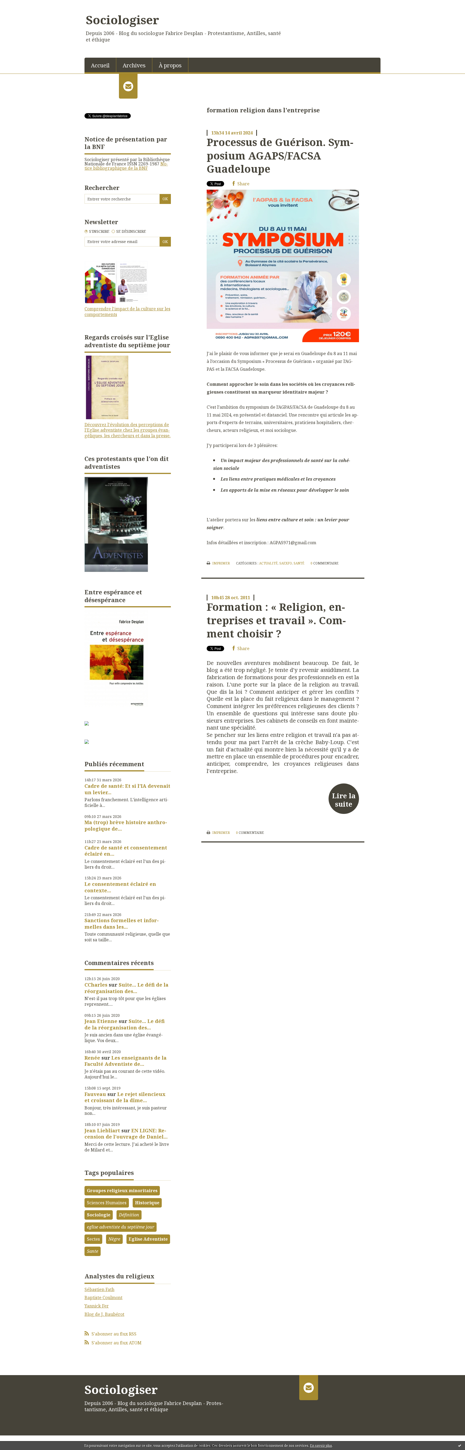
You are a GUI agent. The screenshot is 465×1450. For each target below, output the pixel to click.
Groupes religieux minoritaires (122, 1191)
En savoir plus (321, 1445)
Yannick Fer (96, 1306)
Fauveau (95, 1094)
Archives (134, 65)
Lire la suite (343, 799)
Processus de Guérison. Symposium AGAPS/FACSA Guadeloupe (280, 155)
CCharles (95, 984)
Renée (92, 1057)
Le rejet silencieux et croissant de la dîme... (124, 1097)
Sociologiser (122, 20)
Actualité (268, 563)
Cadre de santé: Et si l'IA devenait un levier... (127, 789)
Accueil (100, 65)
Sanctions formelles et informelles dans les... (121, 923)
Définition (129, 1215)
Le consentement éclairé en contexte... (120, 887)
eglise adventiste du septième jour (120, 1227)
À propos (170, 65)
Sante (92, 1251)
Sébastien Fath (99, 1289)
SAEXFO (285, 563)
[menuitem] (100, 65)
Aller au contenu (20, 5)
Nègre (114, 1239)
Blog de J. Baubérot (104, 1314)
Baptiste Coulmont (103, 1297)
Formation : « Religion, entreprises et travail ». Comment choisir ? (276, 620)
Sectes (93, 1239)
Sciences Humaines (106, 1203)
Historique (147, 1203)
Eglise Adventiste (148, 1239)
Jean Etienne (100, 1021)
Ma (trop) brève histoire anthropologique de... (125, 825)
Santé (299, 563)
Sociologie (98, 1215)
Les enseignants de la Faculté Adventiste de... (125, 1060)
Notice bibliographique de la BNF (126, 166)
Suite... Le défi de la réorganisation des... (126, 987)
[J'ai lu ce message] (459, 1445)
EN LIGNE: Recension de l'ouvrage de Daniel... (126, 1133)
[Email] (128, 86)
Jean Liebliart (102, 1130)
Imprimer (221, 563)
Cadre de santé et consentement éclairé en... (125, 850)
